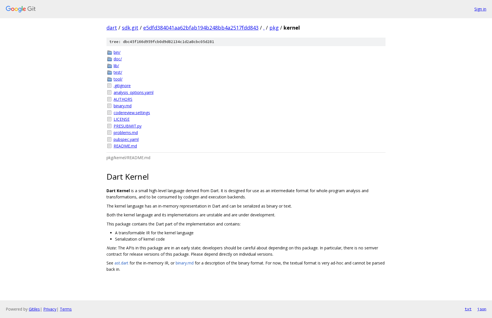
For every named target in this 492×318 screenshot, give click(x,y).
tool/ (118, 79)
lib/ (116, 65)
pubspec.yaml (126, 139)
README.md (125, 146)
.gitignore (122, 85)
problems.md (126, 132)
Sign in (480, 9)
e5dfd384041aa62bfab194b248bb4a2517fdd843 (201, 27)
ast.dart (121, 263)
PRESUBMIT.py (128, 126)
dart (111, 27)
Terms (66, 309)
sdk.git (130, 27)
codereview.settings (132, 112)
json (481, 308)
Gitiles (34, 309)
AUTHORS (123, 99)
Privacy (49, 309)
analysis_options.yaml (133, 92)
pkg (274, 27)
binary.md (123, 105)
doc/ (118, 58)
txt (468, 308)
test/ (118, 72)
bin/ (117, 52)
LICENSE (122, 119)
